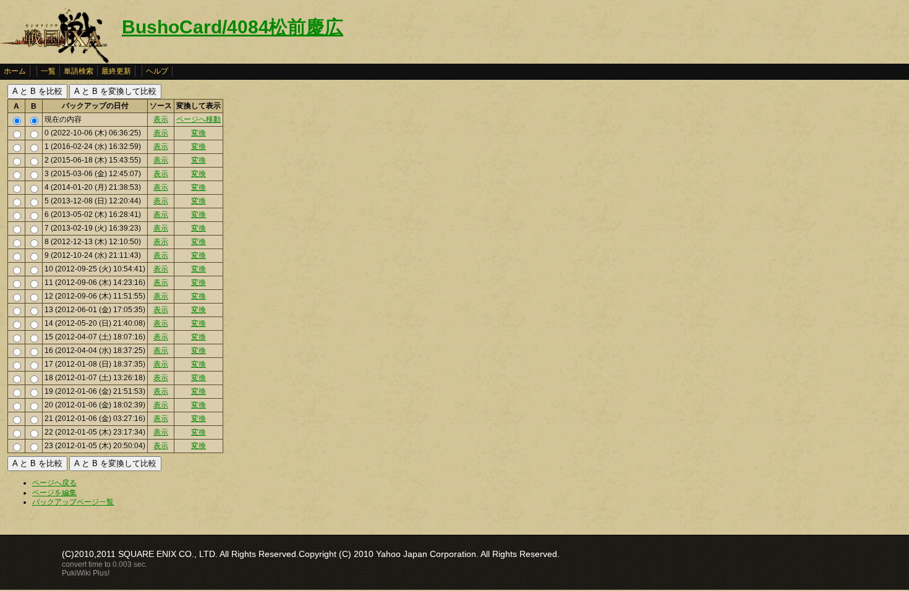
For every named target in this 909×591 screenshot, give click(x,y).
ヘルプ (157, 71)
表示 (160, 119)
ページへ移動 (198, 119)
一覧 (48, 71)
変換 (198, 133)
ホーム (15, 71)
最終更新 (116, 71)
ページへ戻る (54, 482)
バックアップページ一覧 (73, 502)
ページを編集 (54, 492)
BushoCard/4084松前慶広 (232, 27)
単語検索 (78, 71)
